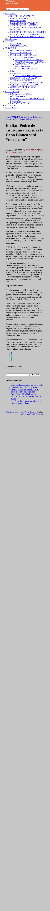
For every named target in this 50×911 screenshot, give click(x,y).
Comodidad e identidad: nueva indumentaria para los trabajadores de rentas (26, 396)
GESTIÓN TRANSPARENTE (23, 16)
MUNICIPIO (10, 14)
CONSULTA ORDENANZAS (23, 87)
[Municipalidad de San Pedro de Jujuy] (17, 3)
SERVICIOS (10, 48)
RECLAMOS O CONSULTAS (28, 76)
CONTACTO (11, 108)
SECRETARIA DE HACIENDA (24, 25)
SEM (12, 71)
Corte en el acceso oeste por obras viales (27, 385)
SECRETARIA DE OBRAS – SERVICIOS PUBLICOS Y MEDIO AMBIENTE (28, 33)
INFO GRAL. (16, 43)
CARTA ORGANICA (19, 18)
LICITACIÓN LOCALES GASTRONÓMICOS (26, 65)
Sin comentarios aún (14, 152)
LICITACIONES (12, 92)
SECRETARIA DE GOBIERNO (24, 23)
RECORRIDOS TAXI (19, 73)
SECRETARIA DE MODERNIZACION (27, 37)
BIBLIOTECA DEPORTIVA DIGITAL (26, 82)
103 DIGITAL (11, 39)
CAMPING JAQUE (18, 46)
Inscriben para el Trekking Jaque (24, 387)
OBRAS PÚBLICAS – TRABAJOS (30, 62)
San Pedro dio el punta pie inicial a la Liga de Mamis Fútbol (26, 402)
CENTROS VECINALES (26, 69)
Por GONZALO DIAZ (32, 150)
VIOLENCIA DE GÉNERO (22, 80)
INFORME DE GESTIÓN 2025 (23, 55)
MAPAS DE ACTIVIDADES (22, 57)
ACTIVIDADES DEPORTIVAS (29, 59)
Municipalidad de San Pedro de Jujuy (21, 412)
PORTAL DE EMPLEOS (20, 53)
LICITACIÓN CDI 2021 (20, 103)
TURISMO (9, 41)
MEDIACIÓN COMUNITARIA (23, 78)
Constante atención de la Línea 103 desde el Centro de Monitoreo (25, 390)
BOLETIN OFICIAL (19, 89)
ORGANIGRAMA (18, 20)
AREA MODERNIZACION (32, 414)
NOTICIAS (10, 105)
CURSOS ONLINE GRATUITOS (24, 85)
